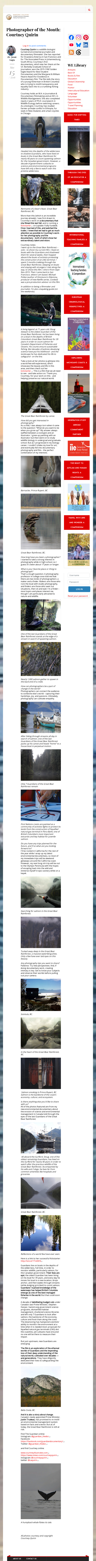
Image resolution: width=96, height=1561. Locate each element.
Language (72, 93)
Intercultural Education (78, 90)
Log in (26, 45)
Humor (71, 87)
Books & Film (74, 75)
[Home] (18, 17)
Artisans (72, 69)
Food (70, 84)
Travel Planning (75, 105)
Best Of (71, 72)
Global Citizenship (76, 81)
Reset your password (78, 596)
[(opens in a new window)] (71, 37)
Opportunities (74, 102)
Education (72, 78)
